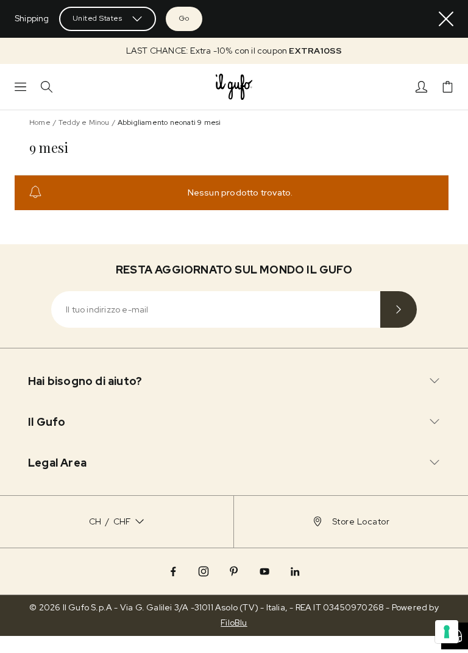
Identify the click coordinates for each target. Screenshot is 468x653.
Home (40, 122)
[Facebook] (173, 571)
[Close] (446, 19)
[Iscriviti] (398, 309)
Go (184, 18)
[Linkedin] (295, 571)
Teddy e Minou (84, 122)
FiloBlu (234, 622)
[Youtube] (264, 571)
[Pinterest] (234, 571)
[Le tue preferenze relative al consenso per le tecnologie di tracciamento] (446, 631)
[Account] (421, 87)
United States (97, 18)
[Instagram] (203, 571)
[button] (234, 50)
